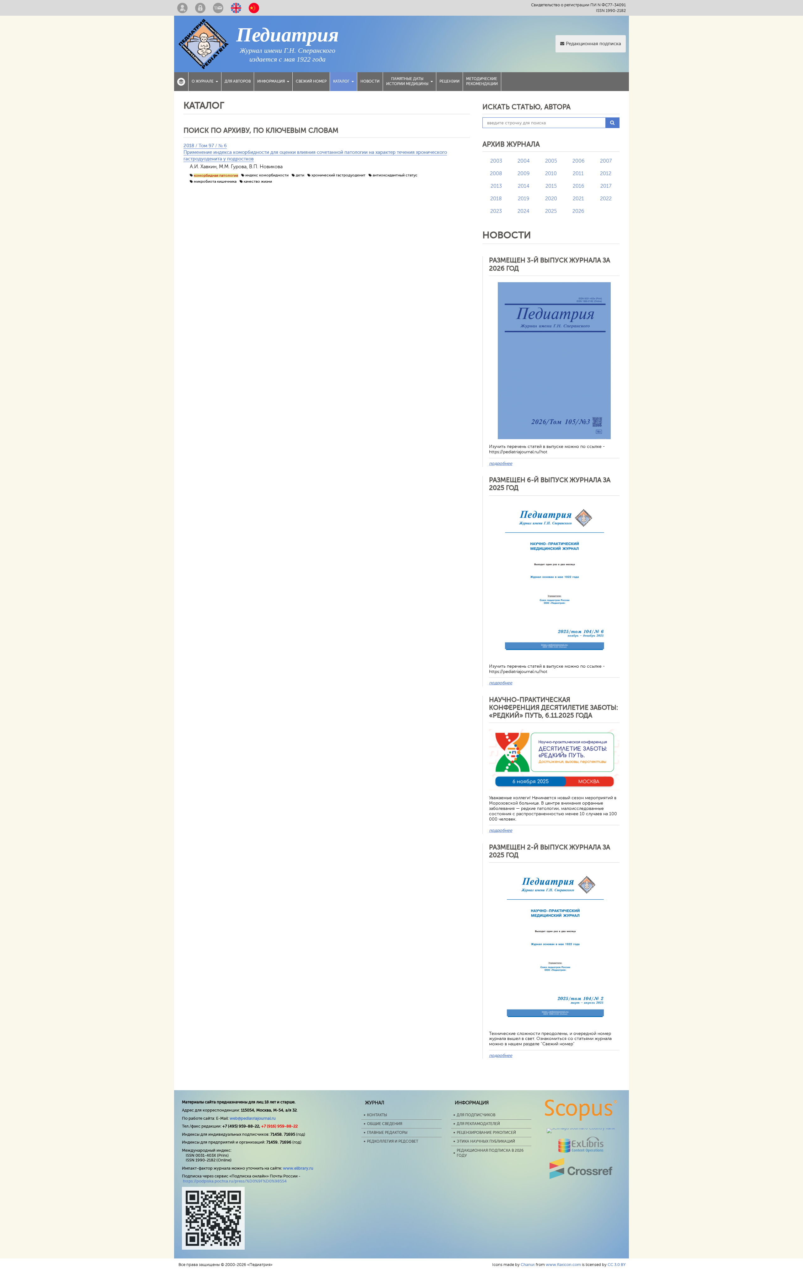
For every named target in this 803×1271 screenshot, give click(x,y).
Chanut (528, 1264)
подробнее (500, 463)
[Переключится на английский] (236, 8)
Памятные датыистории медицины (407, 81)
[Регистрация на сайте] (182, 8)
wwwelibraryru (298, 1168)
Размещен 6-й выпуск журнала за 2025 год (549, 484)
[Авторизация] (200, 8)
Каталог (341, 81)
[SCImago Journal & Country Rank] (581, 1128)
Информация (271, 81)
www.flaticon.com (563, 1264)
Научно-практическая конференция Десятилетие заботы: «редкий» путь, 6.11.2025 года (553, 707)
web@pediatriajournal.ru (253, 1118)
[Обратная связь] (218, 8)
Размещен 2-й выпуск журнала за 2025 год (549, 851)
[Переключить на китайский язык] (254, 8)
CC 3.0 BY (617, 1264)
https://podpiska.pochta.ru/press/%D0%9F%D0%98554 (235, 1181)
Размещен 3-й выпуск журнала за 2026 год (549, 264)
